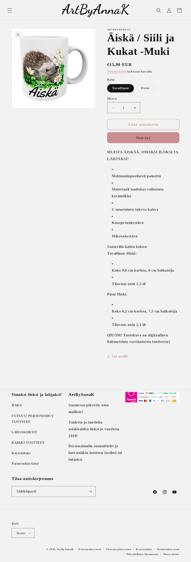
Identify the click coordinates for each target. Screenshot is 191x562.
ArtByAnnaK (65, 549)
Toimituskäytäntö (168, 549)
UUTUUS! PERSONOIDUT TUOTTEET (32, 419)
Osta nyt (143, 138)
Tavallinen (120, 88)
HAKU (17, 405)
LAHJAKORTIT (24, 432)
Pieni (147, 89)
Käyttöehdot (21, 453)
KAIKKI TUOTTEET (28, 442)
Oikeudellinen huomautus (142, 554)
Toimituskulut (116, 71)
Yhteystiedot (171, 554)
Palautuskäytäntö (25, 463)
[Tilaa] (90, 491)
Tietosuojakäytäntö (118, 549)
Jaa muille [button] (120, 356)
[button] (10, 10)
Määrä (112, 98)
